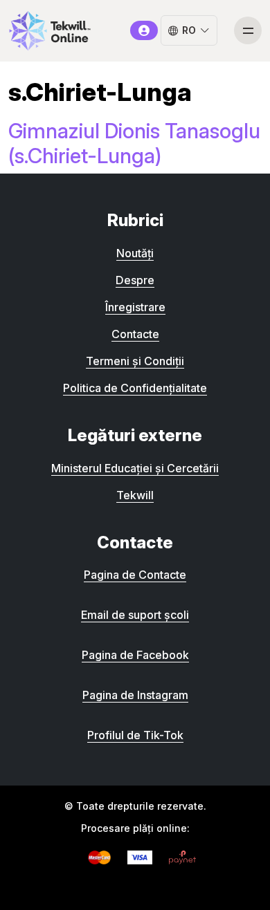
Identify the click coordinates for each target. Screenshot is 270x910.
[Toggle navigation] (248, 30)
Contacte (135, 334)
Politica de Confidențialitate (135, 388)
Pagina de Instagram (135, 695)
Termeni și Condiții (135, 361)
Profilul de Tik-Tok (135, 735)
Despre (135, 280)
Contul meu (144, 30)
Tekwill (135, 495)
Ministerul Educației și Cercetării (135, 468)
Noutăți (135, 253)
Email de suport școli (135, 615)
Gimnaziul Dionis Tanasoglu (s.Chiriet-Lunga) (134, 143)
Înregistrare (135, 307)
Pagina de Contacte (135, 575)
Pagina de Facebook (135, 655)
